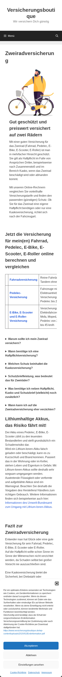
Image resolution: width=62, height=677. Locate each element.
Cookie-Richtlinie (18, 672)
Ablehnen (31, 655)
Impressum (47, 672)
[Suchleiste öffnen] (57, 36)
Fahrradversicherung (23, 279)
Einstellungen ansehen (31, 664)
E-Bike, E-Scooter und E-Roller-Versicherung (21, 316)
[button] (57, 583)
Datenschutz (34, 672)
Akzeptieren (31, 645)
